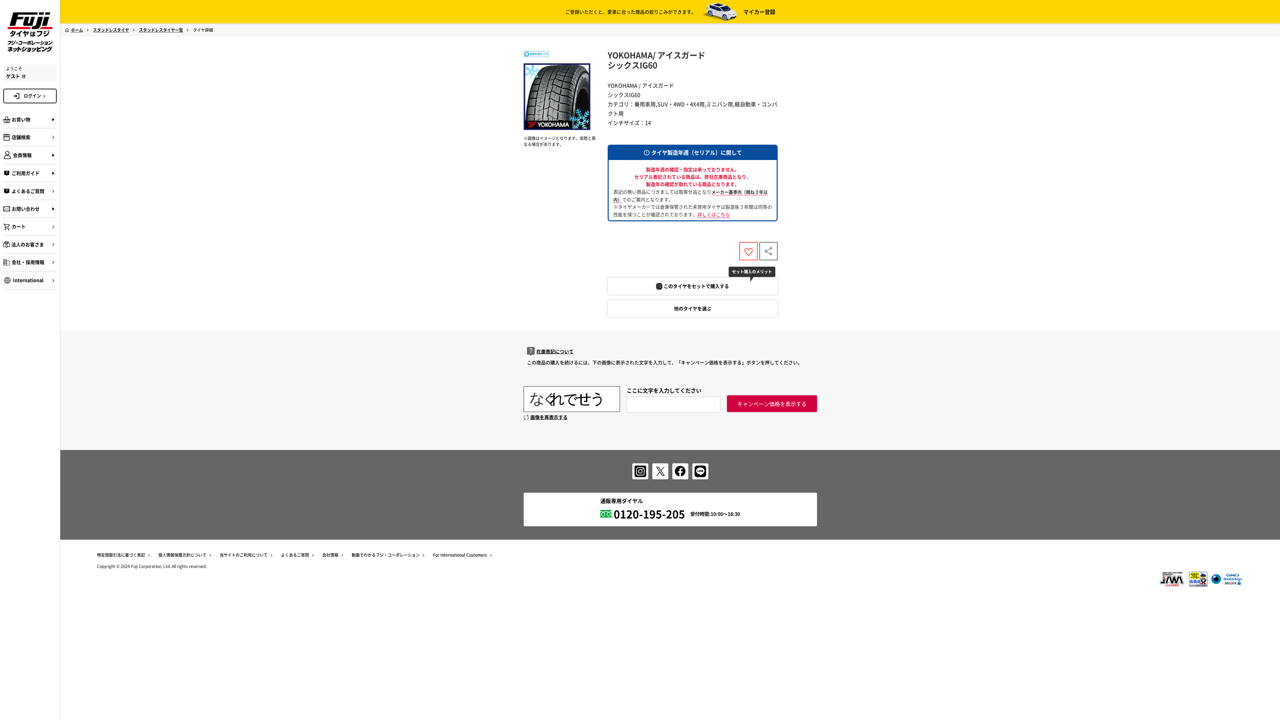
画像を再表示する (549, 417)
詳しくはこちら (713, 214)
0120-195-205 (649, 514)
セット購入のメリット (752, 272)
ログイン (32, 95)
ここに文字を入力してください (664, 390)
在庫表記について (555, 351)
